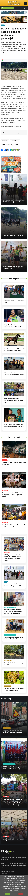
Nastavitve (14, 893)
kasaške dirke (5, 140)
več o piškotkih (6, 888)
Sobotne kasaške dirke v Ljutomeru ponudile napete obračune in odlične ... (14, 374)
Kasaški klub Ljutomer (7, 144)
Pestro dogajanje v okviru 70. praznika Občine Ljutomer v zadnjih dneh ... (13, 400)
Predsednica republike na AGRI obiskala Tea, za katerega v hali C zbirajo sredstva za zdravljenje (13, 611)
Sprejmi (7, 893)
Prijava (24, 8)
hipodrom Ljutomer (15, 140)
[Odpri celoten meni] (25, 3)
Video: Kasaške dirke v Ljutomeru (13, 235)
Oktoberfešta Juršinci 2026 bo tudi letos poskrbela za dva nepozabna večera (12, 494)
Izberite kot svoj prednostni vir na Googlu (13, 59)
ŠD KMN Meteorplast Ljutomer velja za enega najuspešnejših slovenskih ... (14, 426)
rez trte (16, 144)
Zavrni (20, 893)
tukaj (17, 133)
